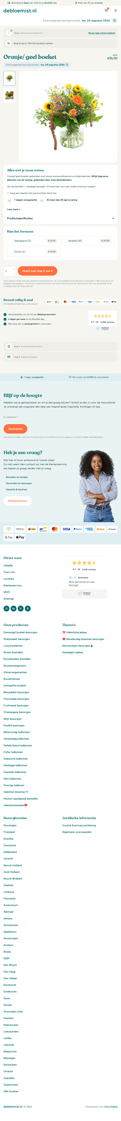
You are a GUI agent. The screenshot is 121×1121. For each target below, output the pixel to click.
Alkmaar (9, 911)
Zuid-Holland (11, 872)
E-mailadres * (11, 417)
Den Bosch (10, 965)
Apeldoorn (10, 931)
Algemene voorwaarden (76, 832)
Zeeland (8, 885)
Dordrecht (10, 985)
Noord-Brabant (13, 878)
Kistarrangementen (15, 672)
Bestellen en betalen (17, 477)
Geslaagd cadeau (72, 652)
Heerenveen (11, 1025)
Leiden (8, 1038)
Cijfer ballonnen (13, 752)
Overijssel (10, 845)
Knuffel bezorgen (14, 725)
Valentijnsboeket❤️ (15, 805)
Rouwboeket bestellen (17, 659)
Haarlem (9, 1018)
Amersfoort (11, 905)
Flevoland (9, 898)
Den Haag (9, 971)
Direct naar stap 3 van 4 (37, 271)
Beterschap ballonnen (17, 732)
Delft (6, 958)
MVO (7, 592)
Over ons (9, 572)
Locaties (9, 578)
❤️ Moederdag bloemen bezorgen (83, 639)
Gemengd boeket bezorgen (20, 632)
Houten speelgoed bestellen (21, 798)
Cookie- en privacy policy (92, 437)
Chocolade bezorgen (16, 699)
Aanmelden (15, 428)
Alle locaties (11, 1091)
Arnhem (8, 945)
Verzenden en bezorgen (19, 483)
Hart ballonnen (12, 778)
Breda (7, 951)
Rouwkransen (12, 679)
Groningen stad (13, 1011)
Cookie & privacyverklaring (79, 825)
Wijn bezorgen (13, 718)
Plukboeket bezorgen (17, 639)
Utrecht (8, 858)
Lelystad (9, 1044)
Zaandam (9, 1078)
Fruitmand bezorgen (16, 705)
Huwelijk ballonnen (15, 772)
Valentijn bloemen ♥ (16, 792)
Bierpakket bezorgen (16, 692)
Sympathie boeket (15, 685)
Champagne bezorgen (17, 712)
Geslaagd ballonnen (15, 765)
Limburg (9, 892)
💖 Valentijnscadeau (74, 632)
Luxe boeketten (13, 645)
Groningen (10, 825)
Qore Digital (110, 1106)
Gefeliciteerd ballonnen (18, 745)
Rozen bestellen (13, 652)
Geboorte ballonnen (16, 758)
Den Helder (10, 978)
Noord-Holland (13, 865)
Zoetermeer (11, 1084)
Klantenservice (17, 500)
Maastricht (10, 1051)
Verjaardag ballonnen (16, 738)
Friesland (9, 832)
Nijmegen (9, 1058)
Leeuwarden (11, 1031)
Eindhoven (10, 991)
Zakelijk (8, 565)
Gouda (8, 1005)
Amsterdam (11, 938)
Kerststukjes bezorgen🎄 (77, 645)
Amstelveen (11, 925)
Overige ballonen (14, 785)
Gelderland (10, 852)
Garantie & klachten (16, 489)
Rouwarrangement (15, 665)
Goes (7, 998)
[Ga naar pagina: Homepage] (20, 10)
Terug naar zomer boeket (101, 33)
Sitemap (9, 598)
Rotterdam (10, 1064)
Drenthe (8, 838)
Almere (8, 918)
